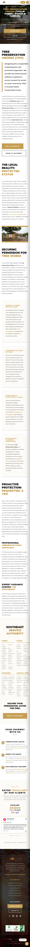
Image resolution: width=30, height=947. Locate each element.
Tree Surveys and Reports (16, 214)
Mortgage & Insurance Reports (15, 883)
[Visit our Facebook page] (16, 916)
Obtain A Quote (15, 31)
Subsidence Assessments (15, 890)
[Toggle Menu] (27, 2)
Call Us (15, 35)
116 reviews (18, 810)
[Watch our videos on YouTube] (20, 916)
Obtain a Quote (15, 906)
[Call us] (18, 2)
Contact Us (15, 910)
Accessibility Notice (15, 941)
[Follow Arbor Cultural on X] (9, 916)
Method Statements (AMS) (15, 895)
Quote (23, 2)
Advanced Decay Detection (15, 893)
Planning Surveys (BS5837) (15, 885)
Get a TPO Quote (12, 146)
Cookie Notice (17, 938)
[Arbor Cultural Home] (6, 2)
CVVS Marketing (19, 943)
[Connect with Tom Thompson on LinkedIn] (13, 916)
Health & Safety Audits (15, 888)
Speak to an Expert (14, 153)
